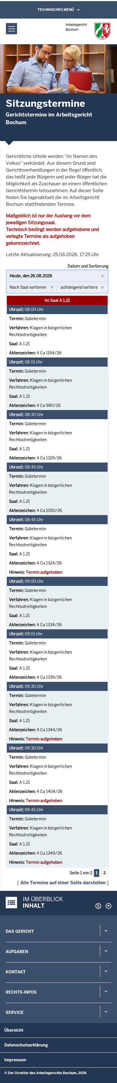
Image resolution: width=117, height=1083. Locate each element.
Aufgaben (17, 951)
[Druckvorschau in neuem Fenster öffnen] (97, 906)
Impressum (15, 1059)
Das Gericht (20, 931)
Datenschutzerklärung (26, 1045)
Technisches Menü (55, 9)
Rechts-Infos (21, 992)
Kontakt (16, 972)
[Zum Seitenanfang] (107, 906)
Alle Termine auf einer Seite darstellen (63, 883)
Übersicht (13, 1030)
